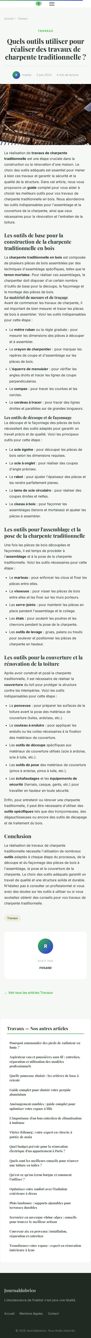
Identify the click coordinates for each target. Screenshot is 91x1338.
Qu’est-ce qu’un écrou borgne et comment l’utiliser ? (41, 1177)
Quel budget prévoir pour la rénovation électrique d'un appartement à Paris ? (39, 1148)
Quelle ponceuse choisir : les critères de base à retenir (44, 1078)
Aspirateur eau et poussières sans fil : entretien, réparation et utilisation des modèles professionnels (45, 1061)
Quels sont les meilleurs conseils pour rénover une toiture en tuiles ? (44, 1163)
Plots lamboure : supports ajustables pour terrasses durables (40, 1205)
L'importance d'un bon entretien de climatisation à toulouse (45, 1120)
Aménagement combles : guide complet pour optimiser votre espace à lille (42, 1106)
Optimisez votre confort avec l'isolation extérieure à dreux (38, 1191)
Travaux (23, 18)
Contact (53, 1313)
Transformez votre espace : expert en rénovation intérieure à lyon (45, 1247)
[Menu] (52, 3)
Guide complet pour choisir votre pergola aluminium (40, 1092)
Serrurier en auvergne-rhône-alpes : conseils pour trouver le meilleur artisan (43, 1219)
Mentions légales (31, 1313)
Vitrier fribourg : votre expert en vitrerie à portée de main (41, 1134)
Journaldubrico (20, 1290)
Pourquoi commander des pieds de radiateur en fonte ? (45, 1045)
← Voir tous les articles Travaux (28, 993)
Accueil (9, 18)
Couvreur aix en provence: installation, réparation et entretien (38, 1233)
